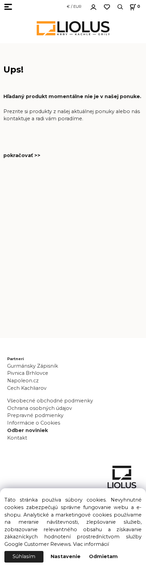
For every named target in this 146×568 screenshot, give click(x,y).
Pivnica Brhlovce (29, 373)
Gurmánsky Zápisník (32, 366)
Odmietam (103, 556)
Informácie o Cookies (33, 423)
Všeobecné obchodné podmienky (50, 401)
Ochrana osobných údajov (39, 408)
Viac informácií (91, 544)
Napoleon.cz (23, 381)
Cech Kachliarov (27, 388)
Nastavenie (65, 556)
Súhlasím (24, 556)
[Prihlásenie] (93, 6)
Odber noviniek (27, 430)
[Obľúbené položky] (107, 7)
